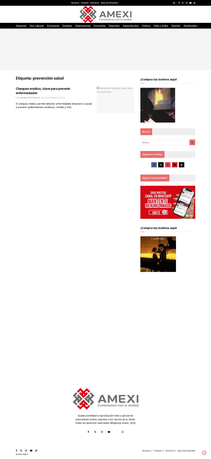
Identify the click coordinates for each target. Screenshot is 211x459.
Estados (67, 25)
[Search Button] (174, 3)
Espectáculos (131, 25)
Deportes (114, 25)
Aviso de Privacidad (109, 3)
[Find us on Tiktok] (181, 164)
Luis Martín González (30, 98)
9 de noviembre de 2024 (54, 98)
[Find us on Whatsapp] (122, 431)
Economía (99, 25)
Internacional (82, 25)
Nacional (21, 25)
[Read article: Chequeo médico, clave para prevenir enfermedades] (115, 99)
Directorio (94, 3)
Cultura (146, 25)
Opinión (175, 25)
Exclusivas (53, 25)
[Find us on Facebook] (179, 3)
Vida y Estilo (160, 25)
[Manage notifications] (204, 452)
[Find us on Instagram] (186, 3)
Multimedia (190, 25)
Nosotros (75, 3)
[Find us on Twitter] (183, 3)
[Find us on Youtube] (190, 3)
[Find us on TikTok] (194, 3)
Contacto (85, 3)
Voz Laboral (36, 25)
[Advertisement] (105, 50)
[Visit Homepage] (106, 14)
